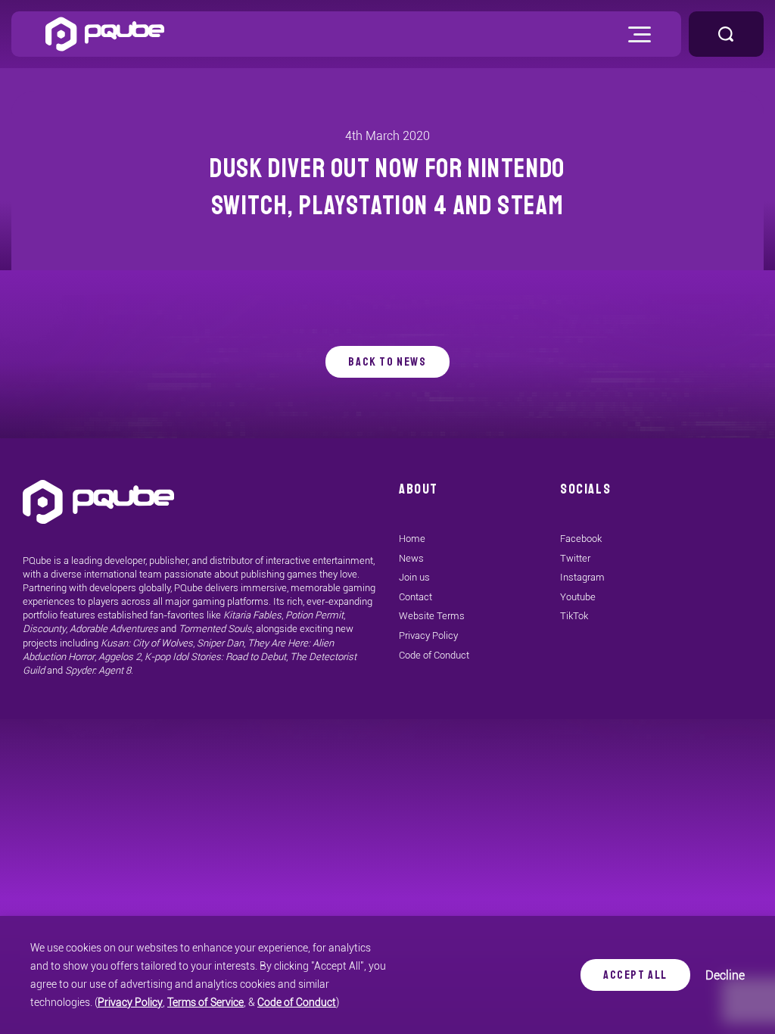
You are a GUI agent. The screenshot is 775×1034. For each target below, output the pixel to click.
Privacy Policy (130, 1002)
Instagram (582, 577)
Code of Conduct (296, 1002)
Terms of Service (205, 1002)
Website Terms (432, 615)
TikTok (574, 615)
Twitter (575, 558)
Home (412, 538)
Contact (415, 597)
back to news (387, 361)
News (411, 558)
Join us (414, 577)
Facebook (581, 538)
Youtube (578, 597)
